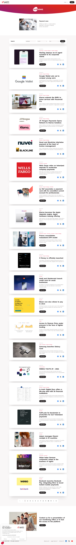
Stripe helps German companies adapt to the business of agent (48, 459)
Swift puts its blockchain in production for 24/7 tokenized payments (51, 415)
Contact (61, 541)
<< (19, 501)
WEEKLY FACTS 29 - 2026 (49, 369)
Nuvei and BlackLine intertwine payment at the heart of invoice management (51, 144)
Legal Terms (53, 541)
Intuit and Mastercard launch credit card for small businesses (50, 280)
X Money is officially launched (51, 258)
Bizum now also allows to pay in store (51, 303)
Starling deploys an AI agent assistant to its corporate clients (50, 55)
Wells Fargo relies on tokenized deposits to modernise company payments (51, 167)
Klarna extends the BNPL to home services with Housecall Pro (50, 99)
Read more (42, 64)
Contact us (42, 525)
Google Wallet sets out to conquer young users (49, 77)
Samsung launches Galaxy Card (49, 347)
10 (48, 501)
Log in (72, 2)
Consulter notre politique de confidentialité (9, 535)
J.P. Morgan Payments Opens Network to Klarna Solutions (50, 122)
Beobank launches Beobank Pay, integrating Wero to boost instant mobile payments (51, 483)
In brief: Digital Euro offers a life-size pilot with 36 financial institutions (51, 391)
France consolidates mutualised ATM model (48, 237)
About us (46, 541)
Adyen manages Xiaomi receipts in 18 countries (48, 437)
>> (56, 501)
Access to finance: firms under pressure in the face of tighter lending (51, 325)
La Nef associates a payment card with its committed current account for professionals (51, 191)
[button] (2, 543)
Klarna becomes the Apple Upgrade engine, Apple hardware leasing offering (49, 214)
